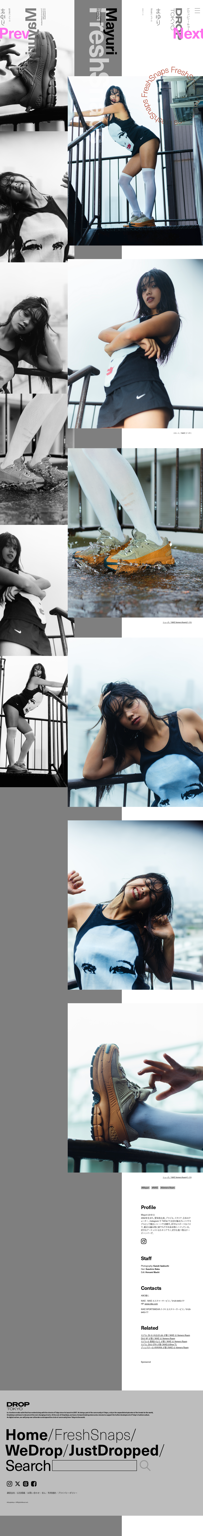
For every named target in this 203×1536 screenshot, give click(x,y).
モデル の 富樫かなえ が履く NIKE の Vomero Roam (164, 1341)
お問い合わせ (33, 1492)
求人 (44, 1492)
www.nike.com (151, 1303)
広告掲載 (21, 1492)
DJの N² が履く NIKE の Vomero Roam (158, 1338)
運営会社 (11, 1492)
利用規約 (52, 1492)
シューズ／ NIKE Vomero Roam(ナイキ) (177, 622)
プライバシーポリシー (67, 1492)
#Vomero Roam (168, 1187)
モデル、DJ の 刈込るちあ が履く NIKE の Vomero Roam (165, 1335)
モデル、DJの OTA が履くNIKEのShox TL (159, 1344)
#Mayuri (145, 1187)
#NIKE (155, 1187)
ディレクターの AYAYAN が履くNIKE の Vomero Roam (165, 1347)
